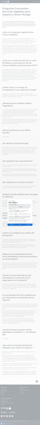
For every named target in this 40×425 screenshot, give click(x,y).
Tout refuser (12, 224)
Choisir (20, 224)
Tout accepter (28, 224)
